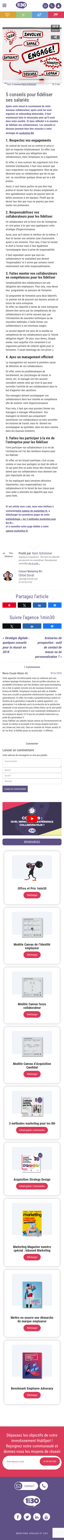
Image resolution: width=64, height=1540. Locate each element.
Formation (40, 14)
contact (29, 1486)
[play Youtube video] (32, 818)
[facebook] (17, 1516)
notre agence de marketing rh (31, 510)
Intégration (24, 14)
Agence (56, 14)
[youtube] (46, 1516)
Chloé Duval (26, 575)
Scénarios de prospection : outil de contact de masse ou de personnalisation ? (48, 647)
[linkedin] (37, 1516)
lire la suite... (34, 563)
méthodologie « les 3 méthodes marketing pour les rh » (31, 521)
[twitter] (27, 1516)
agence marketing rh (17, 530)
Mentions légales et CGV (32, 1533)
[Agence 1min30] (21, 5)
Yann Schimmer (28, 84)
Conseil (8, 14)
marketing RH (26, 133)
